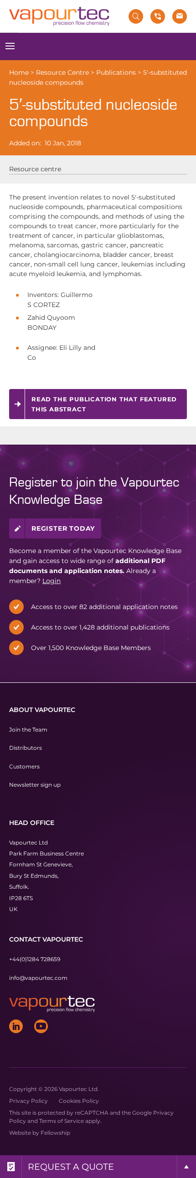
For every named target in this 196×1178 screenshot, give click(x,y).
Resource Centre (62, 72)
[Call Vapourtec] (157, 16)
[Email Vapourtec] (179, 16)
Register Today (63, 528)
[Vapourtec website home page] (59, 16)
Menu (10, 46)
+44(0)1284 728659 (34, 959)
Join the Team (28, 729)
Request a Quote (71, 1166)
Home (19, 72)
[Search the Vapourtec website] (136, 16)
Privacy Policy (28, 1100)
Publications (116, 72)
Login (51, 581)
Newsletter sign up (35, 784)
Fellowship (55, 1132)
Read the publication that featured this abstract (104, 404)
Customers (24, 766)
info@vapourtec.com (38, 977)
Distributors (25, 747)
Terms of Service (61, 1120)
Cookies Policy (79, 1100)
